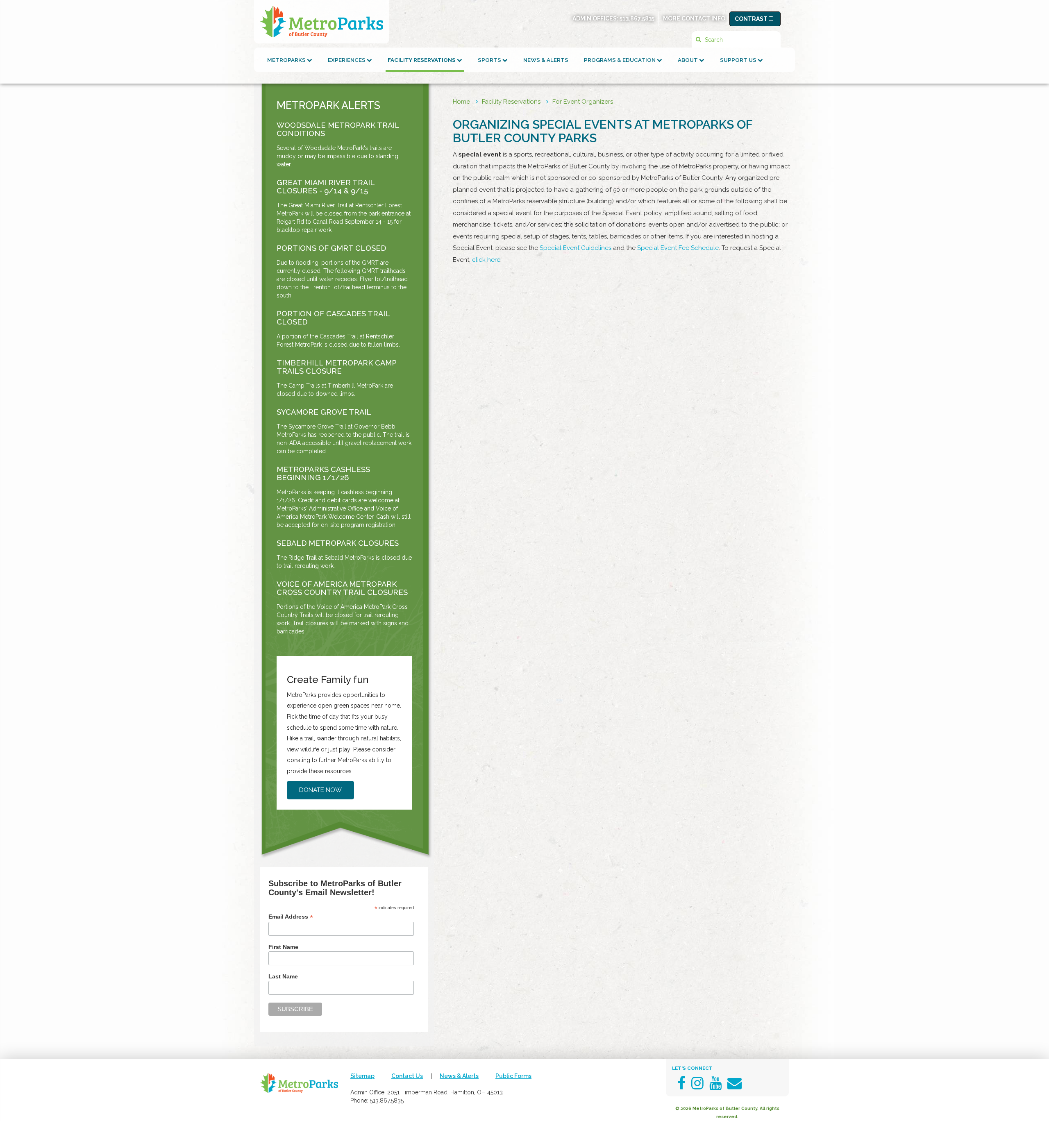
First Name (283, 947)
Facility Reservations (511, 101)
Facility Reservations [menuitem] (422, 60)
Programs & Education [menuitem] (620, 60)
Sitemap (362, 1076)
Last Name (283, 976)
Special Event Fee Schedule (678, 248)
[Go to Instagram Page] (697, 1083)
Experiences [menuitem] (347, 60)
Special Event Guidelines (575, 248)
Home (461, 101)
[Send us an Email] (734, 1083)
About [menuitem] (688, 60)
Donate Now (320, 790)
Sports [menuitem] (490, 60)
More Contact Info (694, 18)
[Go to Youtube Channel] (715, 1083)
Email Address (290, 917)
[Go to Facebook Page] (681, 1083)
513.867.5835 (637, 18)
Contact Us (407, 1076)
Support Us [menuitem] (739, 60)
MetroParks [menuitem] (287, 60)
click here (486, 259)
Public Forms (513, 1076)
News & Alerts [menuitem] (545, 60)
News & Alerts (459, 1076)
